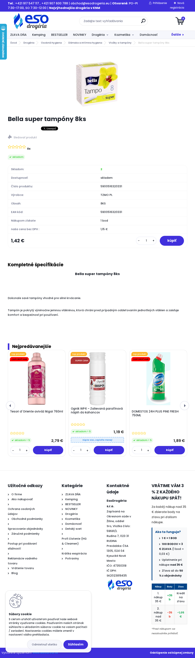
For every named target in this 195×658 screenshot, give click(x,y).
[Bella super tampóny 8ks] (97, 80)
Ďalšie (176, 35)
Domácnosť (148, 35)
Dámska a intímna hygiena (85, 43)
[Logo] (31, 21)
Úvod (13, 43)
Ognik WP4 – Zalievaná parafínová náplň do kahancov (97, 410)
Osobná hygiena (51, 43)
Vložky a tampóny (120, 43)
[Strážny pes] (97, 137)
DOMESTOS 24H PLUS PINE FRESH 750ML (155, 413)
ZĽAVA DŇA (18, 35)
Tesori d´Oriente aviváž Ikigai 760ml (36, 411)
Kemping (39, 35)
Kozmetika (122, 35)
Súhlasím (75, 644)
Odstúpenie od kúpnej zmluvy (171, 653)
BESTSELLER (59, 35)
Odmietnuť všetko (44, 644)
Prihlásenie (160, 3)
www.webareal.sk (45, 653)
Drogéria (98, 35)
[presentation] (10, 405)
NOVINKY (79, 35)
